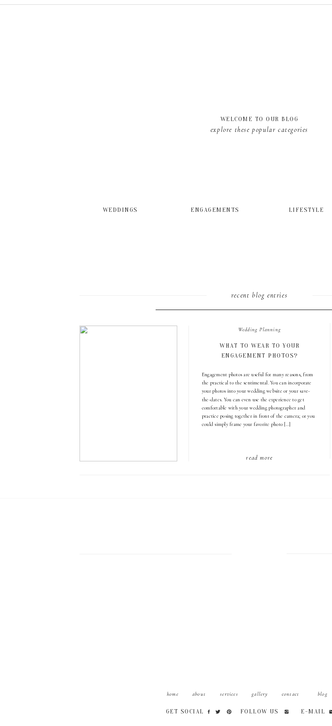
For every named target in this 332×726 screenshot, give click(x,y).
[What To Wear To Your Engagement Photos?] (121, 209)
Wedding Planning (259, 329)
